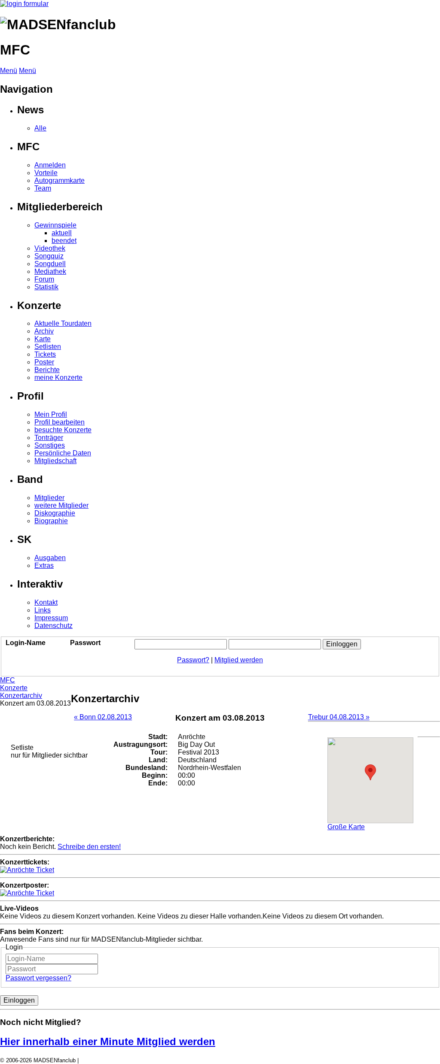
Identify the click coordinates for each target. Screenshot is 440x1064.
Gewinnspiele (55, 225)
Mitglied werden (238, 660)
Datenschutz (53, 625)
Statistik (46, 287)
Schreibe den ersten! (89, 846)
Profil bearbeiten (59, 422)
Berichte (47, 369)
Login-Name (26, 642)
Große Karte (346, 827)
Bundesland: (146, 767)
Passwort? (193, 660)
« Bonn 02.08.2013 (103, 717)
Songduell (50, 263)
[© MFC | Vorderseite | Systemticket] (27, 869)
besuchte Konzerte (63, 429)
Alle (40, 128)
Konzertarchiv (21, 695)
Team (42, 188)
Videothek (49, 248)
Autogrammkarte (59, 180)
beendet (64, 240)
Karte (42, 339)
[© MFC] (27, 893)
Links (42, 610)
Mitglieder (49, 497)
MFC (7, 680)
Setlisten (47, 346)
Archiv (44, 331)
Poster (44, 362)
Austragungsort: (140, 744)
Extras (44, 565)
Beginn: (155, 775)
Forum (44, 279)
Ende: (158, 783)
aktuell (62, 232)
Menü (8, 70)
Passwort (85, 642)
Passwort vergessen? (38, 978)
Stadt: (158, 736)
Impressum (51, 617)
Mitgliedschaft (55, 460)
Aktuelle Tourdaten (63, 323)
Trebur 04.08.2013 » (339, 717)
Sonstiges (49, 445)
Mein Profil (50, 414)
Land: (158, 760)
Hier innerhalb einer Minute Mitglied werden (107, 1041)
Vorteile (46, 172)
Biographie (51, 520)
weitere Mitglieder (61, 505)
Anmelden (50, 165)
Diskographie (54, 513)
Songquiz (49, 256)
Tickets (45, 354)
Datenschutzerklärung (107, 1060)
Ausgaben (50, 557)
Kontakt (46, 602)
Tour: (159, 752)
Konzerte (14, 687)
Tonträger (48, 437)
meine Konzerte (58, 377)
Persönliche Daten (62, 453)
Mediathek (50, 271)
